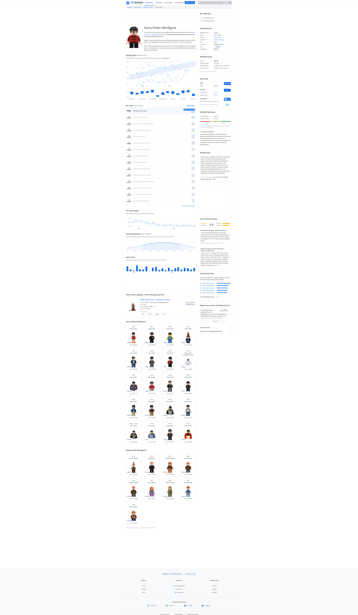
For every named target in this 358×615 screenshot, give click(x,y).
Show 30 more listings (188, 206)
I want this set (183, 314)
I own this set (183, 311)
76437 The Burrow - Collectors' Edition (155, 300)
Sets (143, 586)
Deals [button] (159, 2)
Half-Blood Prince (148, 7)
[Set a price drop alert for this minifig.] (228, 104)
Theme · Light (191, 574)
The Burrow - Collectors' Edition (214, 101)
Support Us (180, 592)
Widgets (214, 589)
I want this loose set (209, 21)
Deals (143, 592)
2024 (144, 304)
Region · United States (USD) (173, 574)
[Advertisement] (161, 16)
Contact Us (179, 589)
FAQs (214, 586)
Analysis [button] (169, 2)
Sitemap (214, 592)
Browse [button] (150, 2)
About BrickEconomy (179, 586)
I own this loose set (208, 18)
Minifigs (129, 7)
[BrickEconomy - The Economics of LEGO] (135, 3)
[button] (155, 213)
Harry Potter (137, 7)
